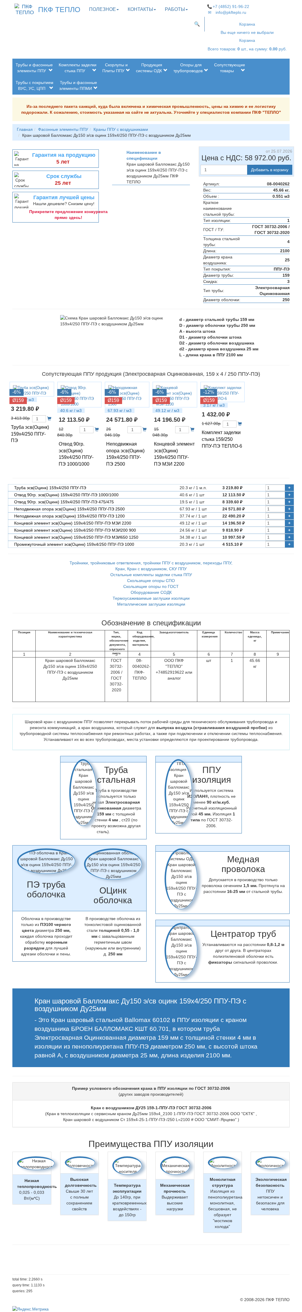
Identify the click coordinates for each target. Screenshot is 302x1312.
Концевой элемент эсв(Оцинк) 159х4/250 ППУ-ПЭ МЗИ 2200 (72, 523)
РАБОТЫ (175, 9)
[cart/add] (49, 418)
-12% (208, 392)
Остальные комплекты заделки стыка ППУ (151, 574)
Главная (25, 129)
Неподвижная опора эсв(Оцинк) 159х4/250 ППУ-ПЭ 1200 (69, 516)
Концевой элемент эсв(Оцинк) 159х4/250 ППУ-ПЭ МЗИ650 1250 (76, 537)
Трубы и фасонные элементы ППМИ (78, 85)
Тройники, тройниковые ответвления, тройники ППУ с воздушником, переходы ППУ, (151, 563)
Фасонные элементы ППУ (63, 129)
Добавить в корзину (269, 169)
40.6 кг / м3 (71, 410)
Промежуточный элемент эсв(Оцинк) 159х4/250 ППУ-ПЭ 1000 (74, 544)
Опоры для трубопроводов (188, 67)
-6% (16, 392)
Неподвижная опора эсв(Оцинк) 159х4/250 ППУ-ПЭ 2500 (69, 509)
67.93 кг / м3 (120, 410)
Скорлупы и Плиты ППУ (115, 67)
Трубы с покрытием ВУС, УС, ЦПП (34, 85)
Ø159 (18, 400)
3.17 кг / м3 (214, 405)
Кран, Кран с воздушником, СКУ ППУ (151, 568)
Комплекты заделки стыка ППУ (77, 67)
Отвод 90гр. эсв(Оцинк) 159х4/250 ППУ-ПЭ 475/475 (64, 502)
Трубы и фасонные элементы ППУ (34, 67)
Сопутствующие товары (229, 67)
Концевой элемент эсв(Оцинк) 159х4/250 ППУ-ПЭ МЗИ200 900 (75, 530)
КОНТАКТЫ (140, 9)
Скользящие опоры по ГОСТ (151, 586)
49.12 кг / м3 (167, 410)
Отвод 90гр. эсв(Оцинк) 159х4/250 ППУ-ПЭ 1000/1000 (66, 494)
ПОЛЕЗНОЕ (102, 9)
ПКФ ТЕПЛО (59, 9)
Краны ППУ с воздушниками (120, 129)
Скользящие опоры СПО (151, 580)
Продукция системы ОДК (149, 67)
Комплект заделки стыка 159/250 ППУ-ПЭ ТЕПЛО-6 (222, 439)
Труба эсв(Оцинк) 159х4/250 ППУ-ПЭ (30, 434)
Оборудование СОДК (151, 592)
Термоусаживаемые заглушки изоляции (151, 598)
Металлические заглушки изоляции (151, 604)
